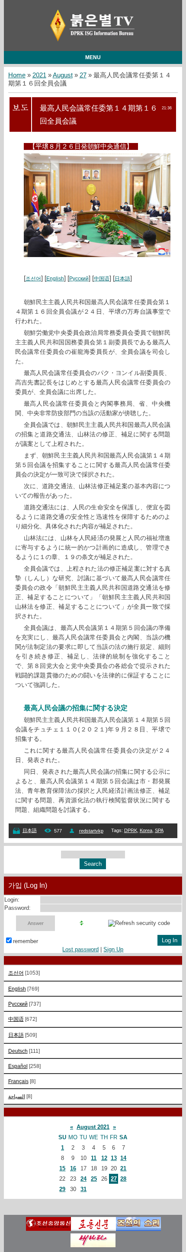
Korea (146, 830)
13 (114, 1158)
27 (83, 75)
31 (83, 1189)
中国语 (101, 279)
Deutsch (18, 1051)
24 (83, 1179)
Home (17, 75)
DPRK (130, 830)
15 (62, 1168)
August (63, 75)
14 (123, 1158)
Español (18, 1066)
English (55, 279)
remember (25, 941)
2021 (39, 75)
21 (123, 1168)
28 (123, 1179)
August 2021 (93, 1127)
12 (104, 1158)
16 (73, 1168)
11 (93, 1158)
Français (18, 1081)
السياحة (16, 1096)
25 (94, 1179)
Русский (79, 279)
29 (62, 1189)
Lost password (80, 949)
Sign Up (113, 949)
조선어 (33, 279)
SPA (159, 830)
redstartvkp (91, 830)
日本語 (122, 279)
